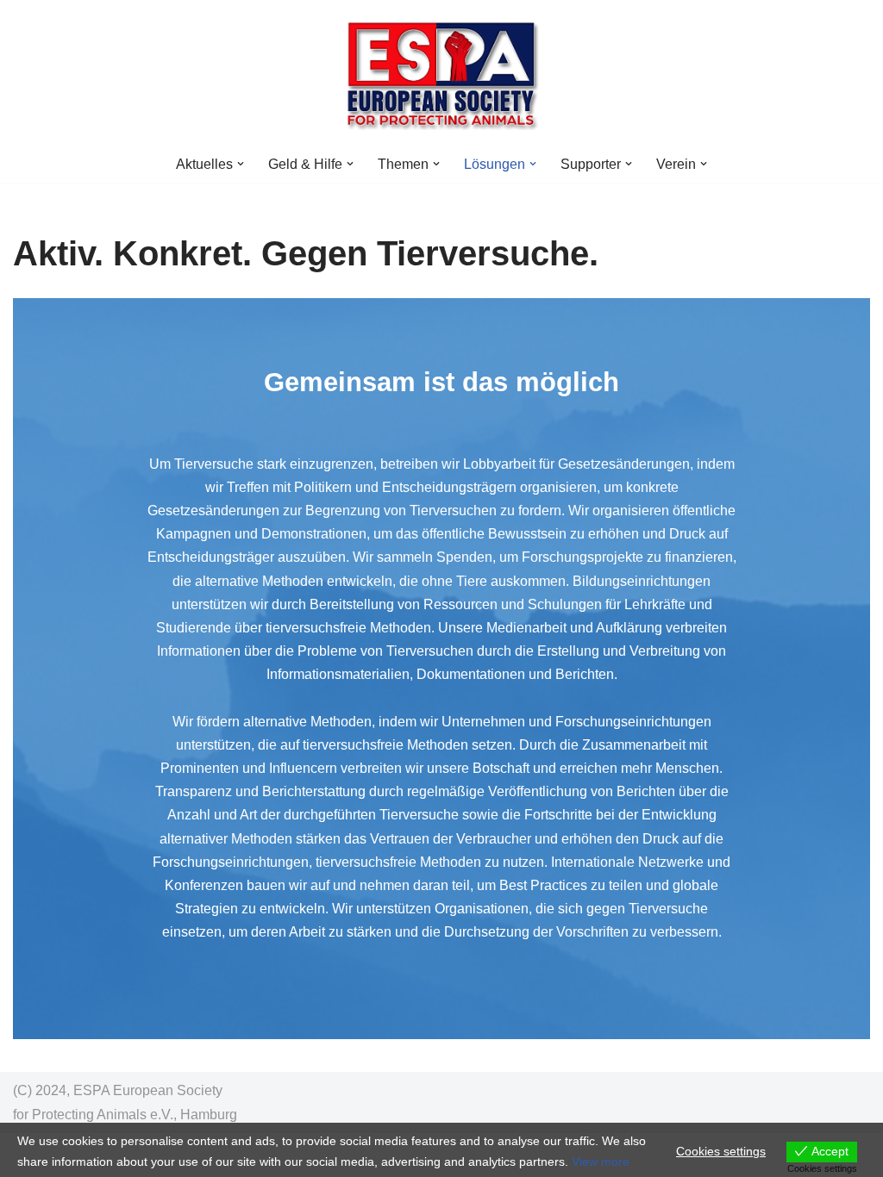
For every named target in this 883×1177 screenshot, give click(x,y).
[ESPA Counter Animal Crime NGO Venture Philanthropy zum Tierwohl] (442, 73)
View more (600, 1161)
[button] (240, 163)
